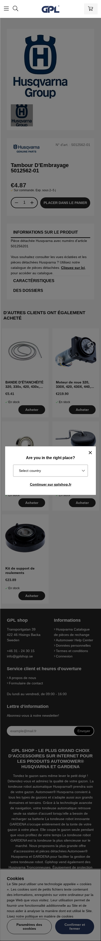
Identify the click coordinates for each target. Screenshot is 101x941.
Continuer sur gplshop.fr (50, 484)
